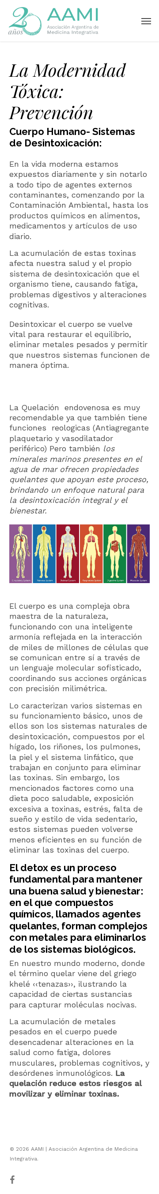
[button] (146, 20)
